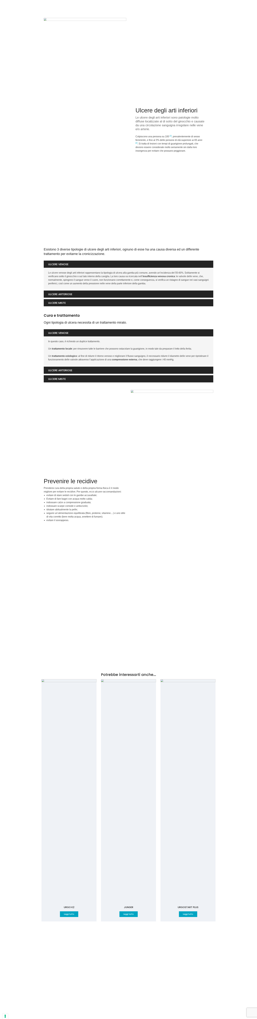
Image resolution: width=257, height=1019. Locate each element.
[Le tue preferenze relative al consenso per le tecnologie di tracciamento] (5, 1016)
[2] (136, 143)
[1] (171, 136)
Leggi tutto (69, 914)
